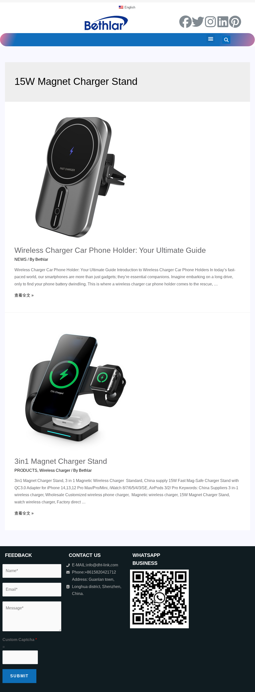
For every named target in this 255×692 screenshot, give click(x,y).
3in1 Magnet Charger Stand (60, 461)
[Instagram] (210, 21)
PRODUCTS (25, 470)
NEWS (20, 259)
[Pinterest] (235, 21)
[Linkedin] (223, 21)
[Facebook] (185, 21)
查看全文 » (24, 295)
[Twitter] (198, 21)
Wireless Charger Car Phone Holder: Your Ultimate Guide (110, 250)
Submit (19, 676)
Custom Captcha (19, 640)
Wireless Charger (54, 470)
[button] (210, 38)
